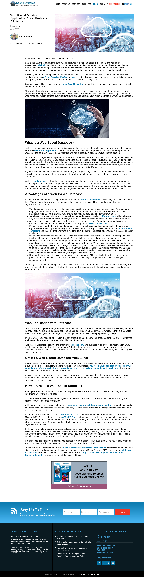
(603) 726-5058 (114, 4)
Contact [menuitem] (104, 4)
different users (108, 216)
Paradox (55, 77)
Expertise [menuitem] (86, 4)
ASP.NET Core (69, 417)
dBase (46, 77)
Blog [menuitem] (95, 4)
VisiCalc (42, 65)
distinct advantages (90, 199)
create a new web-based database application (88, 405)
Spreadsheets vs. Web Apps (26, 44)
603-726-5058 (105, 537)
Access (75, 77)
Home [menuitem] (57, 4)
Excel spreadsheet (98, 223)
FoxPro (63, 77)
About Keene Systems (24, 531)
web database (39, 181)
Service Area (94, 574)
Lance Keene (25, 36)
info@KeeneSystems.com (111, 541)
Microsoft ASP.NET (70, 415)
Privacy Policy (84, 574)
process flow (77, 345)
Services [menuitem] (76, 4)
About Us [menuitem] (66, 4)
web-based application (45, 150)
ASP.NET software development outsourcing (84, 448)
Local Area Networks (72, 84)
